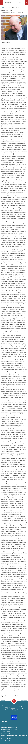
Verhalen (8, 7)
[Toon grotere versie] (14, 27)
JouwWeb (9, 740)
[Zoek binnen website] (1, 2)
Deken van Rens (16, 7)
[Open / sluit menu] (26, 2)
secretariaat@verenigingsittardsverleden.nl (14, 735)
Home (2, 7)
